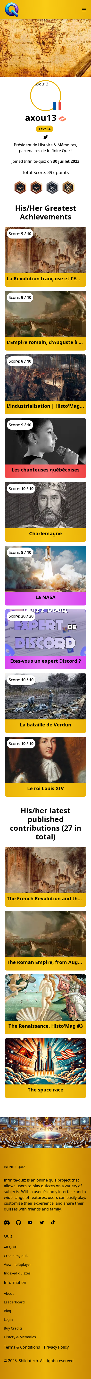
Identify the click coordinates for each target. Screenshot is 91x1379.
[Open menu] (84, 9)
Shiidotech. (29, 1360)
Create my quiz (16, 1255)
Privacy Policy (56, 1347)
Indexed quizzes (17, 1273)
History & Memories (20, 1337)
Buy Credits (13, 1328)
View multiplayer (17, 1264)
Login (8, 1319)
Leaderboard (14, 1302)
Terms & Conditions (22, 1347)
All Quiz (10, 1247)
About (9, 1293)
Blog (7, 1311)
